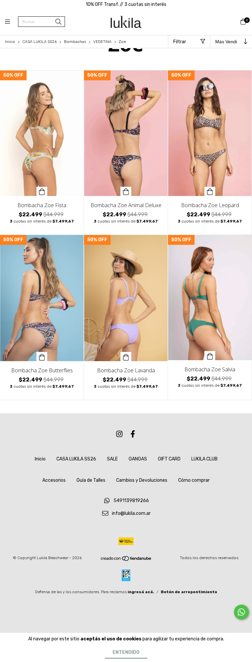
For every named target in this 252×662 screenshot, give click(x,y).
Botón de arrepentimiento (189, 592)
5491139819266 (131, 501)
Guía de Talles (90, 480)
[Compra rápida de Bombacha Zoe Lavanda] (126, 356)
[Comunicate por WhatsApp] (241, 612)
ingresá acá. (141, 592)
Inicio (10, 41)
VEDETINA (102, 41)
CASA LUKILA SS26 (39, 41)
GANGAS (138, 459)
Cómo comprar (194, 480)
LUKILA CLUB (204, 459)
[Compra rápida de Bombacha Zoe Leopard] (210, 191)
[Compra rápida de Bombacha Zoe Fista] (42, 191)
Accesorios (54, 480)
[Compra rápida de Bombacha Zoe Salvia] (210, 355)
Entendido (126, 652)
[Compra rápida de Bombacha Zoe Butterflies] (42, 356)
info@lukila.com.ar (131, 513)
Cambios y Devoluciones (141, 480)
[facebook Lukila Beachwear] (133, 434)
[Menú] (11, 21)
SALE (112, 459)
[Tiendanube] (126, 560)
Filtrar (179, 42)
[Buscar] (58, 22)
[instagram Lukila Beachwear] (119, 434)
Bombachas (75, 41)
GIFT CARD (169, 459)
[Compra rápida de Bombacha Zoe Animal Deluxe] (126, 191)
